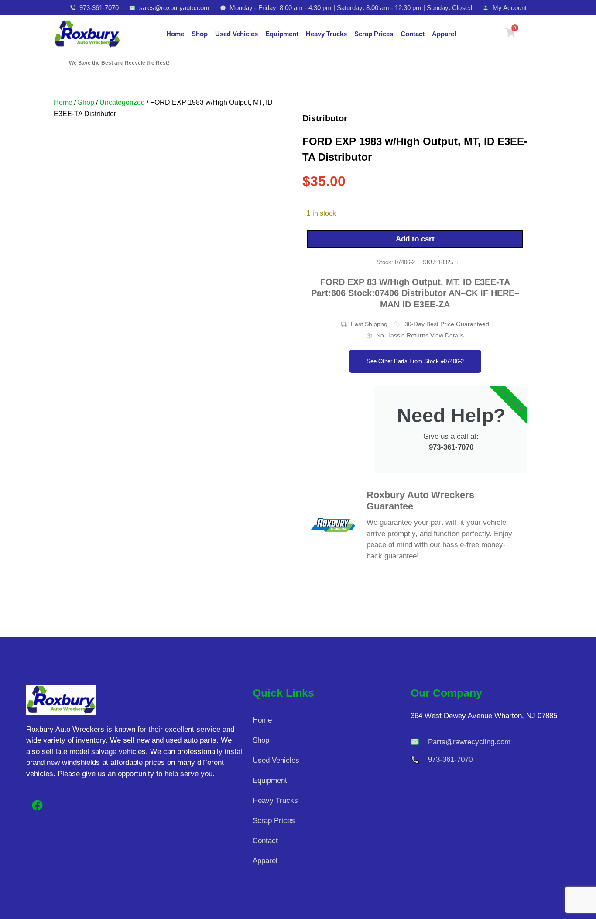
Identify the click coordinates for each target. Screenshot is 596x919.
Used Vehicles (236, 34)
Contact (413, 34)
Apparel (444, 34)
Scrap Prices (373, 34)
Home (175, 34)
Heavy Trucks (326, 34)
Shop (200, 34)
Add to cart (415, 239)
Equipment (281, 34)
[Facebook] (37, 805)
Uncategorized (122, 102)
